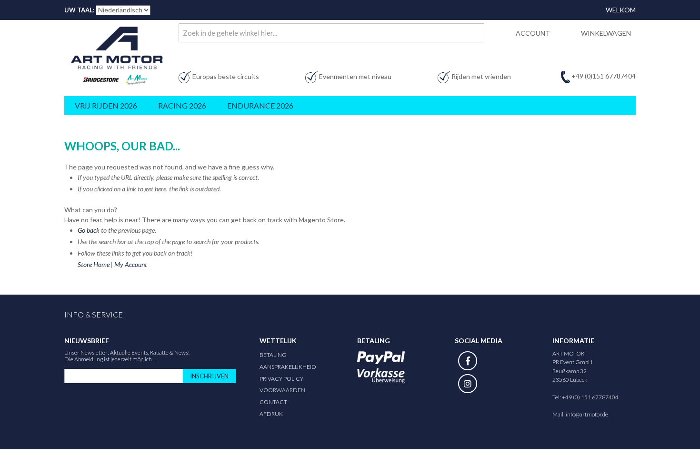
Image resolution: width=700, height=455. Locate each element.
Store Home (94, 264)
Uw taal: (79, 10)
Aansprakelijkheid (288, 366)
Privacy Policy (281, 378)
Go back (89, 230)
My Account (130, 264)
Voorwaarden (282, 390)
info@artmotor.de (587, 414)
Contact (273, 402)
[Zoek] (474, 32)
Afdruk (271, 413)
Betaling (273, 354)
